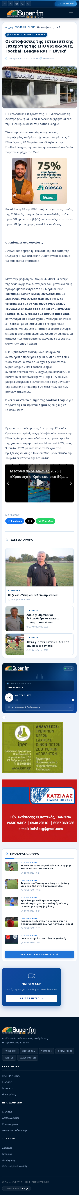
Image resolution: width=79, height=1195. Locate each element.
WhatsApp (47, 521)
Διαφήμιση (8, 1160)
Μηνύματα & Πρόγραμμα (26, 707)
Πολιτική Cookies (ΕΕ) (14, 1166)
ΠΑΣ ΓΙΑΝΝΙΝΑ (11, 1075)
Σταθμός (7, 1147)
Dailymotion (28, 1057)
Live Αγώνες (9, 1094)
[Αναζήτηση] (22, 3)
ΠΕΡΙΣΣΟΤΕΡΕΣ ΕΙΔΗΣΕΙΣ (37, 954)
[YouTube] (16, 3)
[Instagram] (10, 3)
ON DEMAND (66, 3)
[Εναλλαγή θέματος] (28, 3)
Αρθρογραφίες (10, 1117)
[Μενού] (71, 14)
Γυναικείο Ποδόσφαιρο (15, 1130)
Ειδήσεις (7, 1082)
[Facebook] (4, 3)
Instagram (28, 1051)
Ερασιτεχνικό (10, 1124)
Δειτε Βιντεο (30, 998)
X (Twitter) (65, 1051)
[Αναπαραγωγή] (9, 697)
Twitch (9, 1057)
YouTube (46, 1051)
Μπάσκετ (7, 1088)
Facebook (16, 521)
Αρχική (9, 27)
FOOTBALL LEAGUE (25, 27)
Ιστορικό (7, 1154)
